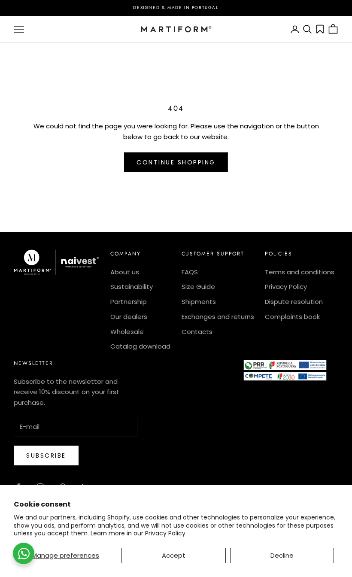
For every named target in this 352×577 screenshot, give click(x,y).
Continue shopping (176, 162)
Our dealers (128, 316)
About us (124, 271)
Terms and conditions (299, 271)
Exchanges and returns (218, 316)
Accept (173, 555)
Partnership (128, 301)
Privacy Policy (165, 533)
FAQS (190, 271)
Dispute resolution (294, 301)
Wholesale (127, 331)
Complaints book (292, 316)
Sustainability (131, 286)
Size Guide (198, 286)
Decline (282, 555)
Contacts (197, 331)
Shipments (199, 301)
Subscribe (46, 455)
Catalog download (140, 346)
